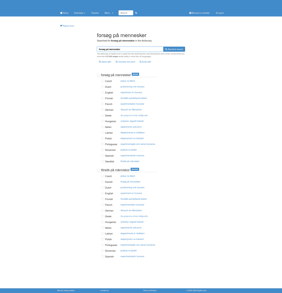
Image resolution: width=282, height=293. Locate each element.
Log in (221, 12)
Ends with (146, 61)
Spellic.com (202, 290)
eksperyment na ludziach (132, 138)
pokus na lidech (128, 80)
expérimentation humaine (132, 103)
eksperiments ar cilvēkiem (133, 132)
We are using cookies (65, 290)
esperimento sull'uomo (131, 126)
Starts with (106, 61)
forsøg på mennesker (130, 181)
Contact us (104, 290)
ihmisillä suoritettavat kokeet (134, 98)
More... (108, 12)
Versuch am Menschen (131, 109)
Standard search (175, 49)
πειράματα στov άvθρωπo (134, 115)
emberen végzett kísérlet (132, 120)
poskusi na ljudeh (129, 149)
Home (65, 12)
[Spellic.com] (72, 5)
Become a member (200, 12)
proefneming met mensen (133, 86)
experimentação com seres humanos (138, 143)
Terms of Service (149, 290)
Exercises (79, 12)
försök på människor (130, 161)
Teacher (95, 12)
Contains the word (126, 61)
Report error (68, 25)
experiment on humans (131, 92)
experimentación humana (132, 155)
